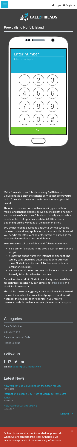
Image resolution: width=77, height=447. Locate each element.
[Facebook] (4, 361)
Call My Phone (12, 331)
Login (57, 5)
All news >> (66, 413)
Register (70, 5)
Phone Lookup (12, 342)
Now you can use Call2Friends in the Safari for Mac (32, 385)
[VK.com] (22, 361)
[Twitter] (15, 361)
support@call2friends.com (26, 366)
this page (58, 282)
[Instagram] (9, 361)
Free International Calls (17, 337)
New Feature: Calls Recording (20, 405)
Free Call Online (13, 326)
